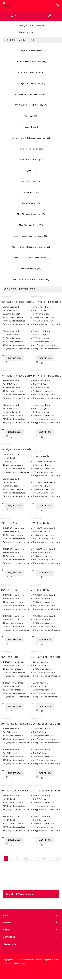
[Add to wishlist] (8, 363)
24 (44, 858)
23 (38, 858)
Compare (11, 363)
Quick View (3, 356)
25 (51, 858)
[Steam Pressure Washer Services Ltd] (6, 5)
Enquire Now (14, 358)
